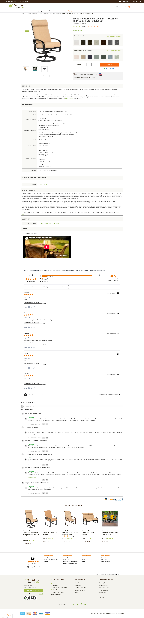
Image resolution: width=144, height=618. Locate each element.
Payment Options (103, 595)
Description (26, 86)
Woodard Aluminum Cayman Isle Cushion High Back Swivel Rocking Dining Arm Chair (31, 533)
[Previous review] (22, 561)
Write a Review (62, 287)
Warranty (26, 219)
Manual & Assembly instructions (34, 178)
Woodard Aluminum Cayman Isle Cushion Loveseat (88, 532)
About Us (77, 583)
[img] (33, 562)
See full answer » (32, 477)
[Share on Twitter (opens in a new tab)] (31, 307)
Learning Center (103, 583)
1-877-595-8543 (123, 1)
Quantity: (79, 64)
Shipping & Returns (104, 587)
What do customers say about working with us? (38, 454)
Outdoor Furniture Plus (80, 587)
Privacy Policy (102, 592)
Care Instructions (43, 184)
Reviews (77, 592)
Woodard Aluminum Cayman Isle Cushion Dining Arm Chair (50, 532)
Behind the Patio (103, 585)
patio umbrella (69, 98)
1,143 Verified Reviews (33, 564)
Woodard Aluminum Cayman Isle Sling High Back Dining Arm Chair (70, 532)
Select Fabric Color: (83, 50)
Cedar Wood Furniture (80, 590)
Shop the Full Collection (82, 82)
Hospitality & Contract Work (82, 595)
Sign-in (41, 594)
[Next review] (121, 561)
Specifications (27, 105)
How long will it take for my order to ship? (37, 467)
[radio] (72, 275)
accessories (92, 6)
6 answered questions (77, 30)
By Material (57, 6)
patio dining (68, 6)
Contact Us (78, 585)
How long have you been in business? (36, 440)
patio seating (80, 6)
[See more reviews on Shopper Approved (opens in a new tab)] (34, 307)
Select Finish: (81, 36)
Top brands (46, 6)
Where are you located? (32, 427)
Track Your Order (103, 590)
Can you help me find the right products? (37, 482)
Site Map (101, 597)
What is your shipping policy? (33, 413)
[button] (43, 424)
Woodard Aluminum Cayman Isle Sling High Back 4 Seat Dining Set (110, 532)
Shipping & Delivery (29, 190)
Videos (24, 229)
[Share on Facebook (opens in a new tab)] (29, 307)
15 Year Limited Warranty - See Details (49, 223)
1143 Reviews (32, 281)
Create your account (33, 590)
